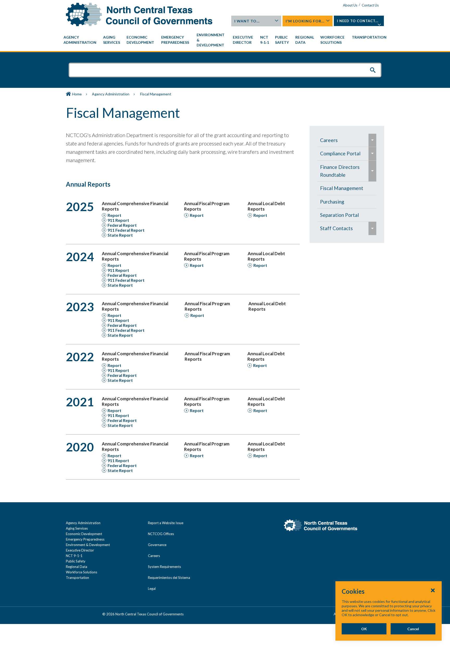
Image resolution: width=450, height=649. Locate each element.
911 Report (118, 220)
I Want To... (247, 21)
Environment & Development (88, 545)
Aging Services (77, 528)
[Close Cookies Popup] (432, 590)
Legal (152, 588)
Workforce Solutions (81, 572)
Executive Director (80, 550)
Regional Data (76, 567)
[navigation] (225, 40)
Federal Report (122, 225)
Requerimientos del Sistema (169, 577)
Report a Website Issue (165, 523)
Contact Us (370, 5)
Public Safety (75, 561)
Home (77, 94)
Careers (154, 556)
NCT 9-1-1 (74, 556)
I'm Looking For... (305, 21)
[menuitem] (81, 39)
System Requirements (164, 567)
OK (364, 629)
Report (114, 215)
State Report (120, 234)
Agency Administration (110, 94)
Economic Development (84, 534)
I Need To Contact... (357, 21)
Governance (157, 545)
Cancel (413, 629)
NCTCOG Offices (161, 534)
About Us (350, 5)
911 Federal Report (126, 230)
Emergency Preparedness (85, 539)
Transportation (77, 577)
